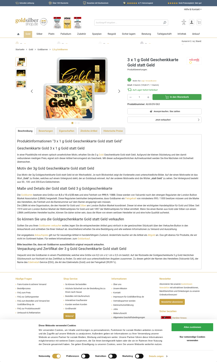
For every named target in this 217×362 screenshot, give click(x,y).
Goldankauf (84, 238)
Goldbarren (27, 194)
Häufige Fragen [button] (24, 278)
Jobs (115, 309)
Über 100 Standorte (60, 3)
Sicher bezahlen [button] (168, 311)
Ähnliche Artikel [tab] (88, 131)
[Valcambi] (194, 60)
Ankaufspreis (41, 235)
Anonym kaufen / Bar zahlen (166, 111)
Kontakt (117, 292)
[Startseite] (18, 34)
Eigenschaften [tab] (66, 131)
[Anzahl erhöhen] (148, 97)
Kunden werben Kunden (76, 304)
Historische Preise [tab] (113, 131)
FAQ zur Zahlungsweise (28, 297)
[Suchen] (164, 23)
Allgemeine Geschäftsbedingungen (129, 317)
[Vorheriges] (32, 91)
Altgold (151, 235)
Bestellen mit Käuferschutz (77, 296)
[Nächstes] (119, 91)
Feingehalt (130, 198)
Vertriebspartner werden (124, 301)
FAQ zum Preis (24, 292)
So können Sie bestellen (76, 284)
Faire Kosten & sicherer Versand (31, 284)
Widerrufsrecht (120, 313)
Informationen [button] (119, 278)
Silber (83, 205)
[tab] (25, 131)
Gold (101, 154)
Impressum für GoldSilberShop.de (128, 297)
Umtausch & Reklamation (28, 312)
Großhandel (70, 308)
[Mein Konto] (191, 22)
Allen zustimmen (192, 327)
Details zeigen (156, 356)
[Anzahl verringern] (130, 97)
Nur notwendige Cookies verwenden (192, 339)
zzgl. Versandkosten (149, 81)
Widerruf (69, 316)
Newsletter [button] (165, 278)
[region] (68, 91)
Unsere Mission (120, 288)
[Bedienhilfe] (184, 22)
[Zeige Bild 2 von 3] (75, 123)
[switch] (85, 356)
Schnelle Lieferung (26, 3)
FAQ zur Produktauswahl (28, 308)
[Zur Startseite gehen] (31, 22)
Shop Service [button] (70, 278)
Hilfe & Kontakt (192, 9)
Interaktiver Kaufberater (76, 300)
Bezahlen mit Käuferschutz (97, 3)
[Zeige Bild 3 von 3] (78, 123)
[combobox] (127, 23)
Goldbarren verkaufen (50, 225)
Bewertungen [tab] (46, 131)
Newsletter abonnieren (172, 302)
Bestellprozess (24, 288)
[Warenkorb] (199, 22)
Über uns (117, 284)
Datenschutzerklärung (123, 305)
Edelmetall (33, 262)
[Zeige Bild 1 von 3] (72, 123)
